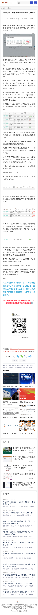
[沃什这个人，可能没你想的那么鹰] (27, 425)
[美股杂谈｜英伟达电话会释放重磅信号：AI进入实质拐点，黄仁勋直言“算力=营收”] (27, 410)
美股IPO (9, 8)
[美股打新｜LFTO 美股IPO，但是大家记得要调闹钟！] (10, 425)
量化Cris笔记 (23, 611)
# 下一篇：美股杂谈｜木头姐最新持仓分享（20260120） (18, 367)
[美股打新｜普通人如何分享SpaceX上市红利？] (10, 410)
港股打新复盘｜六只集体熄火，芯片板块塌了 (17, 583)
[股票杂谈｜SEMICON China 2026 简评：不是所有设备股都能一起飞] (27, 394)
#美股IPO (14, 360)
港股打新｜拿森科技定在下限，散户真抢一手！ (18, 513)
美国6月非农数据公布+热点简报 (12, 386)
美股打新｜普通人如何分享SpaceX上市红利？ (17, 418)
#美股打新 (22, 360)
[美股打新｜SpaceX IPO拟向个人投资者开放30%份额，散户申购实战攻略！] (10, 394)
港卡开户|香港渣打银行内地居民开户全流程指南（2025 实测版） (24, 450)
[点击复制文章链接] (13, 356)
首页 (4, 8)
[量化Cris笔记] (7, 2)
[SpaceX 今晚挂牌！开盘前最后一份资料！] (27, 378)
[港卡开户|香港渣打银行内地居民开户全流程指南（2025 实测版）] (7, 450)
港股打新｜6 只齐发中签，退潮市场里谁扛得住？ (19, 592)
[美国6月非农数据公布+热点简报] (10, 378)
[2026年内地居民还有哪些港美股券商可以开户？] (7, 459)
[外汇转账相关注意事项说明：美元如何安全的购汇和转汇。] (7, 485)
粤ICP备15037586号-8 (19, 609)
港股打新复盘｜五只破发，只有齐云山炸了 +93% (19, 575)
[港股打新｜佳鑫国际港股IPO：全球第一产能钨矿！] (7, 467)
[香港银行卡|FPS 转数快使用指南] (7, 476)
